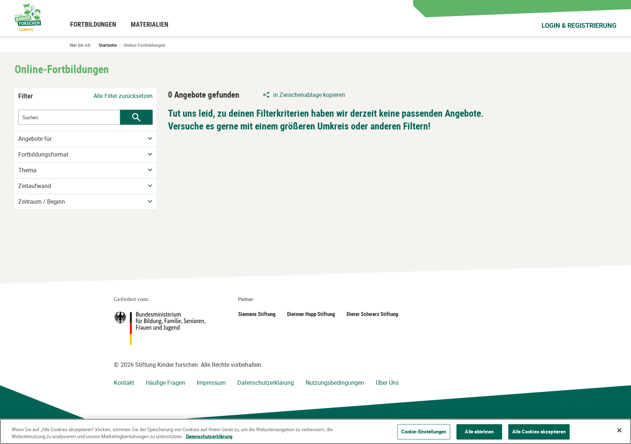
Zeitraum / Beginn (41, 202)
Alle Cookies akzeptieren (539, 431)
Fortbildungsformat (43, 154)
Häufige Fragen (165, 383)
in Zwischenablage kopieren (309, 95)
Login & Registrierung (579, 25)
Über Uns (387, 383)
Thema (27, 170)
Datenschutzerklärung (265, 383)
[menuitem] (93, 24)
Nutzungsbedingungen (335, 383)
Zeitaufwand (34, 186)
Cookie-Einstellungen (424, 431)
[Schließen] (619, 430)
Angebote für (34, 139)
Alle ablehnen (479, 431)
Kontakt (124, 383)
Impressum (211, 383)
